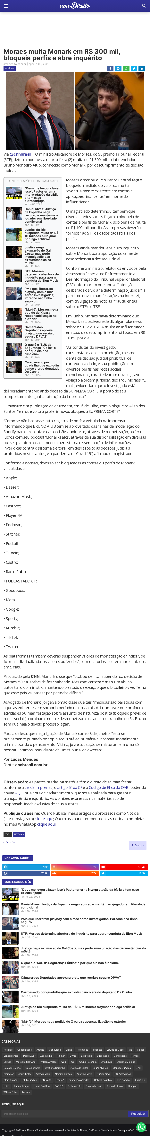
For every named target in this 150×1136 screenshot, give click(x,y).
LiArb (6, 1086)
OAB (138, 1067)
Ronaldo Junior (115, 1086)
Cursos (7, 1061)
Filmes (134, 1055)
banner (26, 1092)
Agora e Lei (46, 1055)
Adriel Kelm (24, 1073)
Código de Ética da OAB (109, 787)
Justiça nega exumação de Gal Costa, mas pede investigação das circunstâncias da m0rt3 (38, 255)
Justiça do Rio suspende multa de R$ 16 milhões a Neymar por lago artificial (41, 234)
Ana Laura (106, 1061)
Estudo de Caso (115, 1049)
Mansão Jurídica (122, 1067)
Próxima (137, 845)
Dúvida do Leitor (79, 1067)
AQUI (19, 793)
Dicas (69, 1049)
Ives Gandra (123, 1080)
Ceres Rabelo (32, 1067)
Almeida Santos (63, 1073)
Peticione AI (74, 1086)
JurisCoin (140, 1080)
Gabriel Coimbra (103, 1080)
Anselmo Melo (84, 1073)
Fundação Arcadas (79, 1080)
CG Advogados (122, 1073)
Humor (61, 1055)
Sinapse (132, 1086)
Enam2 (60, 1080)
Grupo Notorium (87, 1061)
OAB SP (58, 1086)
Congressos (120, 1055)
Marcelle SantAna (26, 1061)
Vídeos (140, 1049)
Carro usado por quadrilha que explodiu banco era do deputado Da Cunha (42, 367)
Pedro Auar (29, 1055)
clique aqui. (46, 824)
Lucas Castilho (41, 1086)
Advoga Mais (43, 1073)
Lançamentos (11, 1055)
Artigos (40, 1049)
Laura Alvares (100, 1067)
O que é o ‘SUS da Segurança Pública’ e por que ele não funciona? (40, 349)
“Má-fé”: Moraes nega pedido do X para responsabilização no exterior (41, 314)
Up (72, 1061)
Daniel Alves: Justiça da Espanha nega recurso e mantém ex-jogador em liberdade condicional (42, 215)
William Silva (10, 1092)
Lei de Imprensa (38, 787)
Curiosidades (24, 1049)
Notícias (9, 68)
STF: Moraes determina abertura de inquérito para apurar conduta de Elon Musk (42, 276)
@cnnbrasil (20, 154)
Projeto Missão (94, 1086)
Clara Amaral (11, 1080)
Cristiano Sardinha (55, 1067)
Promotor (8, 1073)
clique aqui (44, 818)
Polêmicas (82, 1049)
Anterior (10, 842)
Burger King (103, 1073)
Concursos (55, 1049)
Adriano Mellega (126, 1061)
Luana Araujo (21, 1086)
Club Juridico (29, 1080)
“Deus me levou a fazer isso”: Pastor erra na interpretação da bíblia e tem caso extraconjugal (42, 194)
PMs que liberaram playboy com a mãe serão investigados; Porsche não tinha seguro (39, 295)
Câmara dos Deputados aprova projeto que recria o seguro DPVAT (39, 331)
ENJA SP (47, 1080)
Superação (103, 1055)
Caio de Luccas (12, 1067)
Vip (130, 1049)
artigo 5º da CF (69, 787)
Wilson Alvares (48, 1061)
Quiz (63, 1061)
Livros (73, 1055)
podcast (97, 1049)
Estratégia (86, 1055)
